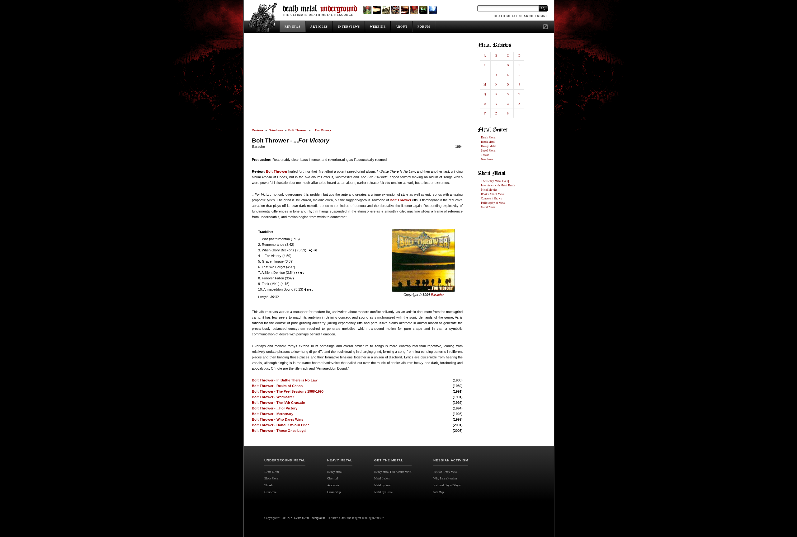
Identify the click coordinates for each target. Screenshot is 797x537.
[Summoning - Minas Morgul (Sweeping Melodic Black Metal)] (432, 10)
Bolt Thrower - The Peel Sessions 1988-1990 (287, 391)
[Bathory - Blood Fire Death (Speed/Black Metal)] (404, 10)
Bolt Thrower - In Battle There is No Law (285, 380)
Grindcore (276, 130)
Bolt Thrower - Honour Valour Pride (280, 425)
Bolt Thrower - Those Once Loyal (279, 430)
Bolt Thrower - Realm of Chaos (277, 386)
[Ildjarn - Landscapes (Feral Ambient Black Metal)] (376, 10)
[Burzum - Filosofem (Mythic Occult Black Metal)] (386, 10)
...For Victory (321, 130)
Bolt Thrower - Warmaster (273, 397)
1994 (459, 146)
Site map (440, 499)
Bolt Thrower (297, 130)
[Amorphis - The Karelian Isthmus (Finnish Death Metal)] (395, 10)
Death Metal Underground (310, 518)
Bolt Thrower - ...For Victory (274, 408)
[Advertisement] (357, 83)
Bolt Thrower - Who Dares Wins (277, 419)
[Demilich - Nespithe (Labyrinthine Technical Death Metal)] (414, 10)
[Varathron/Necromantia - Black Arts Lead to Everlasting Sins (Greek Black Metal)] (367, 10)
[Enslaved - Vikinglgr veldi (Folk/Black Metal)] (423, 10)
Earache (258, 146)
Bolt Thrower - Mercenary (272, 414)
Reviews (257, 130)
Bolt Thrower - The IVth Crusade (278, 402)
